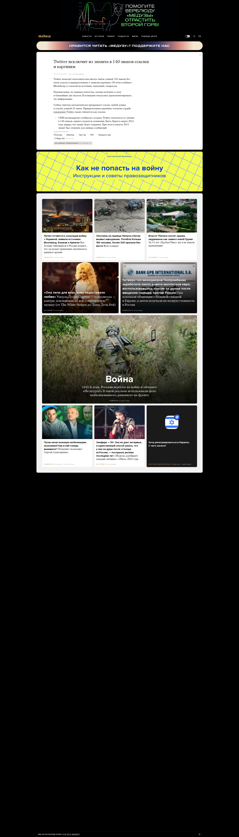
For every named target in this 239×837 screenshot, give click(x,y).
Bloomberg (80, 74)
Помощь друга (149, 36)
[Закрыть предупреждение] (199, 834)
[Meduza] (44, 36)
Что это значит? (71, 834)
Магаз (135, 36)
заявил (67, 124)
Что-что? (70, 138)
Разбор (111, 36)
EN (200, 36)
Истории (99, 36)
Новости (87, 36)
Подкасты (123, 36)
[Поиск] (194, 36)
